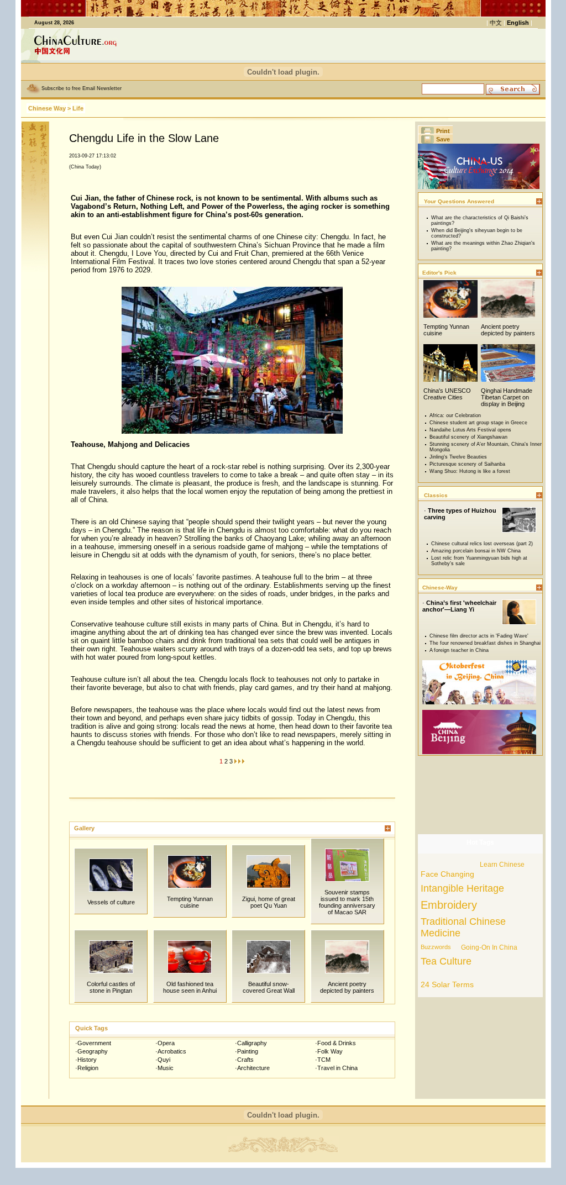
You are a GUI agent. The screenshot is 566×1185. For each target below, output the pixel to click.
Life (77, 108)
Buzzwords (436, 947)
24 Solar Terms (447, 984)
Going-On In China (489, 947)
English (518, 22)
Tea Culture (446, 961)
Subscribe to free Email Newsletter (81, 88)
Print (443, 131)
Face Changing (447, 874)
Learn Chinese (502, 864)
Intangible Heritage (462, 888)
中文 (496, 22)
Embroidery (449, 905)
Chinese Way (47, 108)
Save (443, 139)
